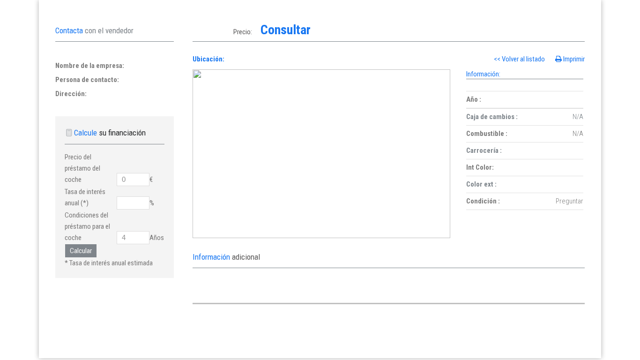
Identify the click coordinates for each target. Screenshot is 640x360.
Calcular (81, 251)
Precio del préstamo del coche (82, 168)
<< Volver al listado (520, 59)
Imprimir (574, 59)
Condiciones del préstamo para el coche (87, 226)
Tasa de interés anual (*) (85, 197)
